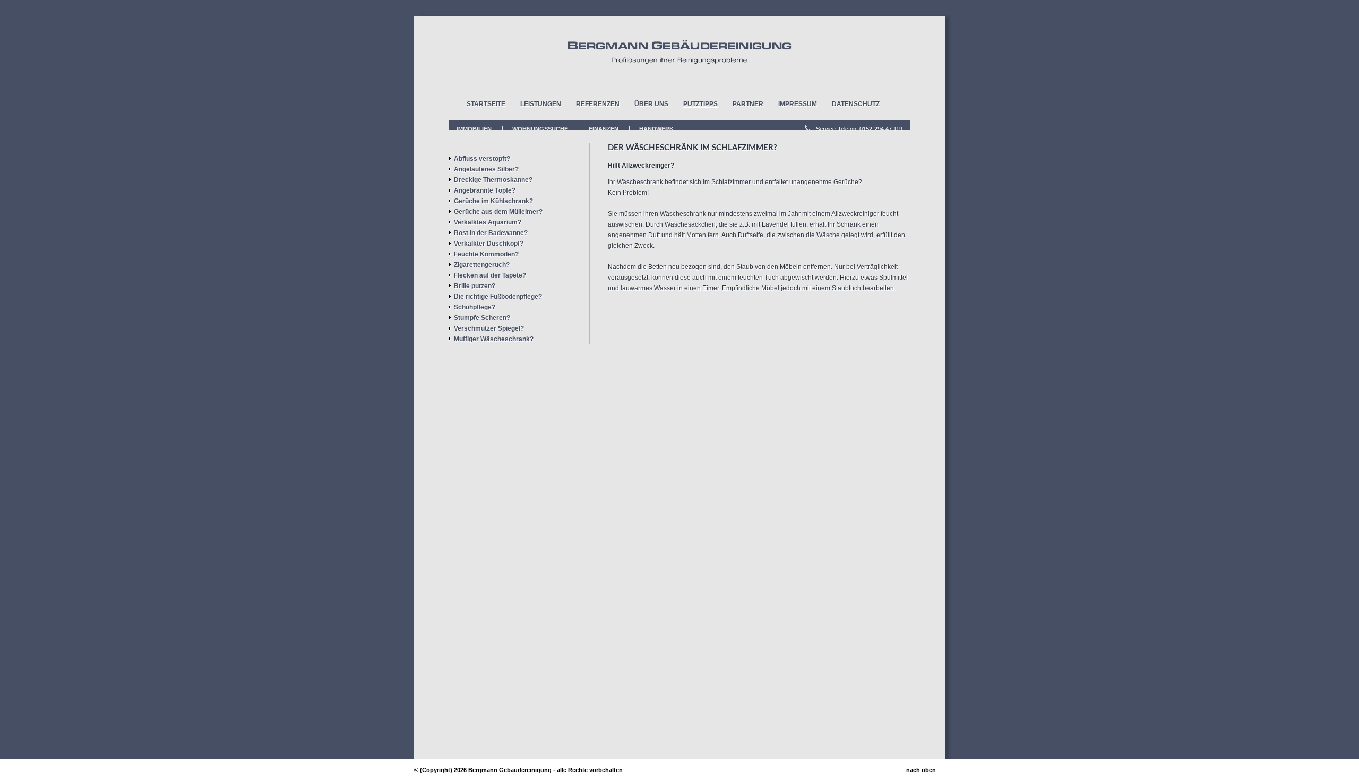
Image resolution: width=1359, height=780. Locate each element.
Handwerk (656, 129)
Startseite (486, 104)
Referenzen (598, 104)
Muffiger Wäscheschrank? (494, 339)
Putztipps (700, 104)
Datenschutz (856, 104)
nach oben (921, 770)
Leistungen (540, 104)
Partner (748, 104)
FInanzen (603, 129)
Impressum (797, 104)
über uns (651, 104)
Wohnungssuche (540, 129)
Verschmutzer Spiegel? (489, 328)
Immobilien (474, 129)
